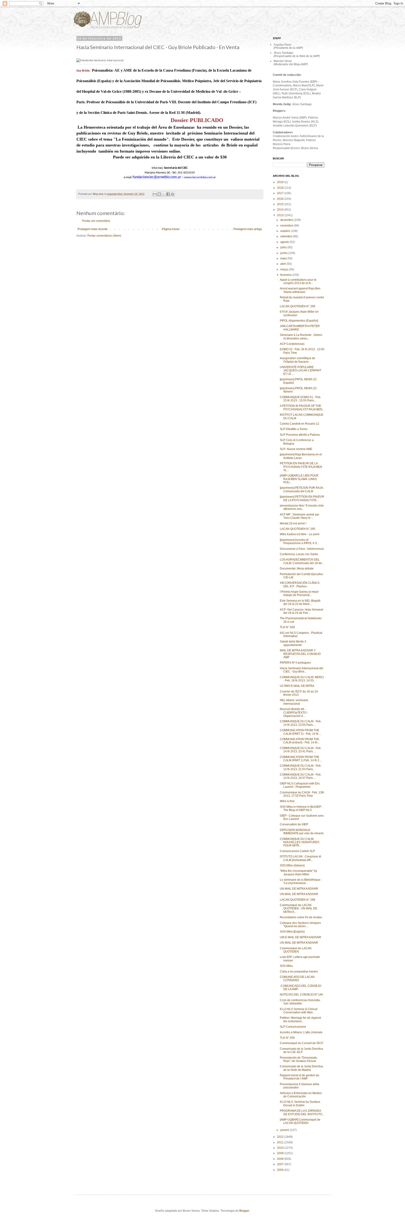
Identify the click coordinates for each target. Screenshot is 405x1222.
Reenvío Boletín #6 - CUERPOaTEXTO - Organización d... (294, 712)
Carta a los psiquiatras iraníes (299, 971)
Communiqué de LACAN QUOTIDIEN (295, 950)
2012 (280, 1136)
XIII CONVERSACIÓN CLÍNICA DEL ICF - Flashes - (299, 584)
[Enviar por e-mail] (154, 194)
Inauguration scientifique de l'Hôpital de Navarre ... (297, 360)
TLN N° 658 (287, 627)
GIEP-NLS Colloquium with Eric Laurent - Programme (300, 785)
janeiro (285, 1130)
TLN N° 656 (287, 1037)
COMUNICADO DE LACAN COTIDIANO (297, 978)
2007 (280, 1164)
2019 (280, 182)
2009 (280, 1153)
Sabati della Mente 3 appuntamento (293, 643)
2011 (280, 1142)
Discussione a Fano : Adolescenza (302, 548)
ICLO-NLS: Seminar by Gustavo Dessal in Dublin (300, 1103)
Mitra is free (287, 801)
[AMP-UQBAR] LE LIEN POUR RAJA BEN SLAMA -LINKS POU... (299, 479)
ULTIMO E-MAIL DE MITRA (297, 686)
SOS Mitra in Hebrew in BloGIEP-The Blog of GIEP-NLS (301, 808)
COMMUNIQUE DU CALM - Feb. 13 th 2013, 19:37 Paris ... (300, 776)
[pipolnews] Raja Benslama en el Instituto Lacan (301, 456)
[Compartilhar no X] (163, 194)
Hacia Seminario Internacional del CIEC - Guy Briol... (301, 670)
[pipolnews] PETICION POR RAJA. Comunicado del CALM (302, 489)
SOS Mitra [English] (292, 931)
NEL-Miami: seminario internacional (294, 702)
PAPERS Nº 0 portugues (295, 662)
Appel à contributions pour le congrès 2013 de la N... (298, 281)
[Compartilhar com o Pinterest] (172, 194)
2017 (280, 193)
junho (284, 253)
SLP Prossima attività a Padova (300, 434)
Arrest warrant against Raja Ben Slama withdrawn (300, 290)
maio (283, 258)
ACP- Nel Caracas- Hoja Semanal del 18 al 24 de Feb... (301, 611)
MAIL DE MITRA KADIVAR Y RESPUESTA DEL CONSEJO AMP (300, 654)
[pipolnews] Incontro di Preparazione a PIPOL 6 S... (299, 541)
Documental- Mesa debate (297, 568)
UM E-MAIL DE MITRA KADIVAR (300, 937)
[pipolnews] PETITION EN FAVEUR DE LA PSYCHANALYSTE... (302, 498)
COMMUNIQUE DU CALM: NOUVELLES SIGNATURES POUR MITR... (299, 842)
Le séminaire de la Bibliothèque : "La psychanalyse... (301, 881)
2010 (280, 1147)
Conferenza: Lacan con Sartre (299, 554)
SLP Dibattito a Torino (294, 429)
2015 (280, 204)
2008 (280, 1159)
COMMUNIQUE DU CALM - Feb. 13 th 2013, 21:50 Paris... (300, 767)
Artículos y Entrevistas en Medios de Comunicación (301, 1094)
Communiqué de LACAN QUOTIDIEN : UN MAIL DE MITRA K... (298, 908)
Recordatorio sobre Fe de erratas (301, 917)
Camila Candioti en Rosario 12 (299, 423)
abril (283, 263)
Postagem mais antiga (247, 229)
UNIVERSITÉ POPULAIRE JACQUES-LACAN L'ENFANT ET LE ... (300, 370)
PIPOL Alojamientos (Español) (299, 320)
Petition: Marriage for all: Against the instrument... (300, 1019)
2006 (280, 1170)
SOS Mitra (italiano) (292, 865)
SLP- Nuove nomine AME (296, 449)
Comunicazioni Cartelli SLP (297, 851)
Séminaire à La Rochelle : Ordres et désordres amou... (301, 336)
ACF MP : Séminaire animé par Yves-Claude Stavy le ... (299, 516)
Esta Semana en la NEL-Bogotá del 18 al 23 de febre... (300, 602)
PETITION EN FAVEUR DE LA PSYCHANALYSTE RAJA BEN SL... (301, 467)
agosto (285, 242)
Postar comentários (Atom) (104, 235)
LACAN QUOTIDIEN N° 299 (297, 306)
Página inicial (170, 229)
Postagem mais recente (93, 229)
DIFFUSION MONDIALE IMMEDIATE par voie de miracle (302, 831)
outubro (285, 231)
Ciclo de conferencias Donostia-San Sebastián (300, 1002)
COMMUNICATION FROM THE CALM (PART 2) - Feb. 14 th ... (300, 732)
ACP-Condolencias (292, 344)
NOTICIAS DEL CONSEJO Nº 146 (301, 994)
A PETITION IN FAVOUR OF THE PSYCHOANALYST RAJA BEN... (302, 407)
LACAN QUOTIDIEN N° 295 (297, 528)
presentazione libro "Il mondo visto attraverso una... (302, 507)
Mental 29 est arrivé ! (293, 523)
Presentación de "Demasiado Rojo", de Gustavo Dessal (298, 1059)
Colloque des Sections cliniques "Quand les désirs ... (300, 924)
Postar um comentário (96, 221)
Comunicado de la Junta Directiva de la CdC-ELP (301, 1050)
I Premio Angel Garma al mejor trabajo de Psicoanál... (299, 593)
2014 (280, 209)
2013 (280, 215)
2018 (280, 187)
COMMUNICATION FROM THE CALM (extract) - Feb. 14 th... (299, 741)
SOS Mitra (286, 966)
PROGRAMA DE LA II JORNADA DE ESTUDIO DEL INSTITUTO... (302, 1112)
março (284, 269)
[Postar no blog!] (159, 194)
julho (283, 247)
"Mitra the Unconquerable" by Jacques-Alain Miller (298, 872)
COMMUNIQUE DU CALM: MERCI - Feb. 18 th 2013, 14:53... (302, 679)
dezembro (287, 220)
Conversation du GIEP (294, 824)
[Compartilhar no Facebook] (168, 194)
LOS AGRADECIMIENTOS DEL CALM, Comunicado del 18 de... (302, 561)
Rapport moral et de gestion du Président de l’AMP (299, 1077)
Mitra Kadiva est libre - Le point (299, 534)
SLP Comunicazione (293, 1026)
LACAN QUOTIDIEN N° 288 (297, 899)
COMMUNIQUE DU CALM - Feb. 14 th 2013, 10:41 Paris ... (300, 749)
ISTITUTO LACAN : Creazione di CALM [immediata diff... (300, 858)
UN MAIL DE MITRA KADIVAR (299, 888)
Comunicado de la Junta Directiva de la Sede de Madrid (301, 1068)
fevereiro (286, 275)
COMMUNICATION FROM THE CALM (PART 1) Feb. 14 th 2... (300, 758)
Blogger (244, 1210)
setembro (286, 236)
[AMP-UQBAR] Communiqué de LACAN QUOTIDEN (300, 1121)
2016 (280, 198)
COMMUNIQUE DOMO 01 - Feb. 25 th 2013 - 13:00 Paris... (300, 399)
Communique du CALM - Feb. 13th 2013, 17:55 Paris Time (302, 794)
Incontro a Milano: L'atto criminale (301, 1032)
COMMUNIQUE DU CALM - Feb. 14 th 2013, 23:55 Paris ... (300, 723)
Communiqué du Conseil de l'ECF (301, 1043)
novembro (287, 225)
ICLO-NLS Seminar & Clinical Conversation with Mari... (298, 1010)
